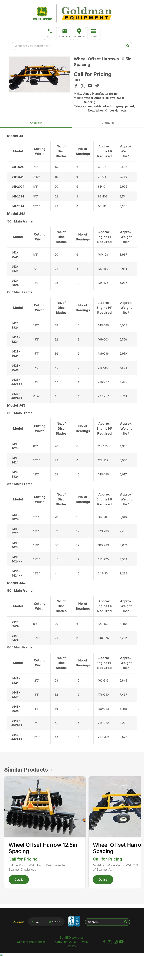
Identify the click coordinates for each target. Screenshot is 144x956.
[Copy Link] (97, 86)
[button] (50, 33)
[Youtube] (121, 942)
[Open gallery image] (39, 74)
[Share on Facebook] (76, 86)
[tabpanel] (39, 75)
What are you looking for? (32, 46)
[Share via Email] (90, 86)
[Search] (126, 922)
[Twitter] (110, 942)
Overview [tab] (36, 122)
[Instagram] (115, 942)
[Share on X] (83, 86)
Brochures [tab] (108, 122)
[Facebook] (104, 942)
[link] (79, 33)
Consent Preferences (31, 941)
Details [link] (18, 879)
